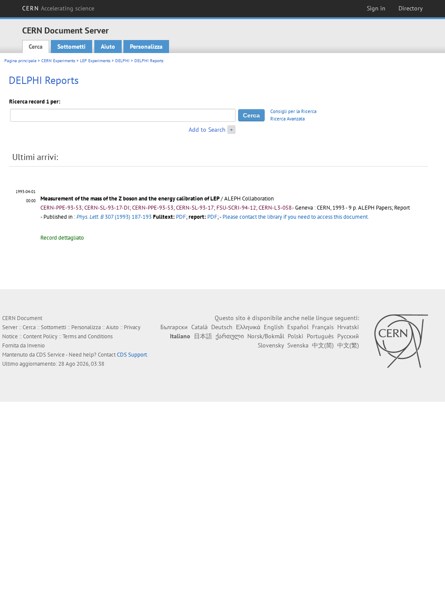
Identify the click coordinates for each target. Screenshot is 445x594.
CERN (58, 8)
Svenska (298, 345)
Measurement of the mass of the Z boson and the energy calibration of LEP (129, 198)
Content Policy (40, 336)
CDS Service (50, 354)
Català (199, 327)
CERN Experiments (58, 60)
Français (323, 327)
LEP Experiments (95, 60)
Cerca (36, 46)
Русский (348, 336)
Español (298, 327)
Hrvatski (348, 327)
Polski (295, 336)
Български (174, 327)
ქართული (230, 336)
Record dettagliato (62, 237)
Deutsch (221, 327)
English (274, 327)
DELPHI (122, 60)
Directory (411, 8)
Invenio (36, 345)
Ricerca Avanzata (287, 119)
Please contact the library (295, 216)
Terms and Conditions (88, 336)
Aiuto (108, 46)
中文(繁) (348, 345)
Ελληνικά (248, 327)
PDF (181, 216)
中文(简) (323, 345)
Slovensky (271, 345)
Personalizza (146, 46)
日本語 (203, 336)
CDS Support (132, 354)
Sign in (376, 8)
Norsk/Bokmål (265, 336)
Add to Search (207, 129)
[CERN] (401, 341)
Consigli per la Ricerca (293, 111)
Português (320, 336)
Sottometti (71, 46)
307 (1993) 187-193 (114, 216)
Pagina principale (20, 60)
